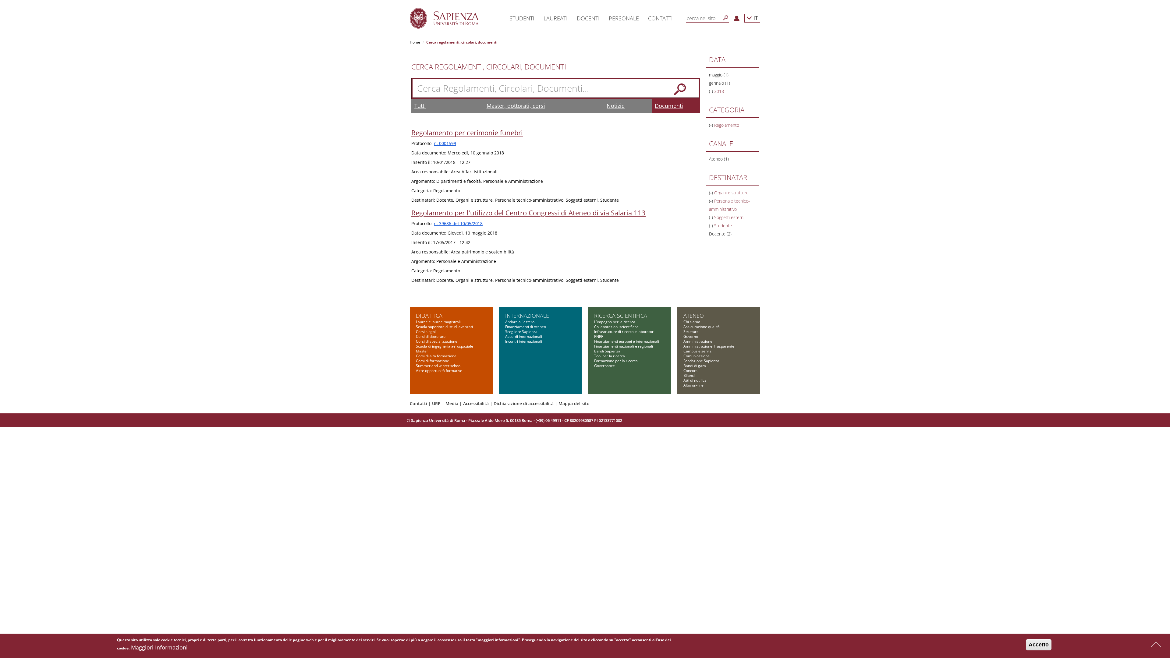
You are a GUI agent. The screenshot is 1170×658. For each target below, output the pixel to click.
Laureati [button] (556, 18)
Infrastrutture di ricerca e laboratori (624, 331)
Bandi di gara (694, 365)
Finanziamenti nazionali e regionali (623, 346)
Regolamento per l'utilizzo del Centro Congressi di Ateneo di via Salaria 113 (528, 212)
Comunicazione (696, 356)
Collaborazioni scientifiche (616, 326)
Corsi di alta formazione (436, 356)
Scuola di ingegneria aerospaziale (444, 346)
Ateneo (693, 315)
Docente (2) (720, 234)
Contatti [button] (660, 18)
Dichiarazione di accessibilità (524, 403)
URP (436, 403)
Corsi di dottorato (430, 336)
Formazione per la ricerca (616, 360)
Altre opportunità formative (439, 370)
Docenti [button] (588, 18)
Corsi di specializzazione (436, 341)
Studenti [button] (521, 18)
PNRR (598, 336)
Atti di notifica (695, 380)
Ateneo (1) (719, 159)
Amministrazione (697, 341)
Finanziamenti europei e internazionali (626, 341)
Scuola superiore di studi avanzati (444, 326)
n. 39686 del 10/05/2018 (458, 223)
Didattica (429, 315)
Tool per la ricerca (609, 356)
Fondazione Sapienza (701, 360)
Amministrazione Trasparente (708, 346)
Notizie (616, 105)
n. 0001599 (445, 143)
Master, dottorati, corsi (516, 105)
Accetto (1039, 645)
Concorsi (690, 370)
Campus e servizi (697, 351)
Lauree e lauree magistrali (438, 321)
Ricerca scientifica (620, 315)
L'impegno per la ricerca (614, 321)
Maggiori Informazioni (159, 647)
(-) (711, 91)
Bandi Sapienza (607, 351)
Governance (604, 365)
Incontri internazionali (523, 341)
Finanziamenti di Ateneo (525, 326)
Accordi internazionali (523, 336)
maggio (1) (719, 75)
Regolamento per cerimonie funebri (467, 132)
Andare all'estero (519, 321)
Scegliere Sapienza (521, 331)
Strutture (691, 331)
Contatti (418, 403)
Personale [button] (624, 18)
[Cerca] (726, 18)
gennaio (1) (719, 83)
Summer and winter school (438, 365)
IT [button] (755, 17)
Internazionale (527, 315)
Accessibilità (476, 403)
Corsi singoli (426, 331)
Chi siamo (691, 321)
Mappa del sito (574, 403)
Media (451, 403)
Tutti (420, 105)
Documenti (669, 105)
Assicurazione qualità (701, 326)
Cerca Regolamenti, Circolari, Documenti (488, 66)
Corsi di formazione (432, 360)
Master (422, 351)
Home (415, 42)
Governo (690, 336)
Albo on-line (693, 385)
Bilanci (689, 375)
